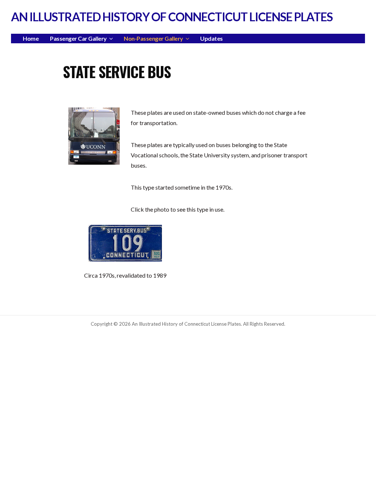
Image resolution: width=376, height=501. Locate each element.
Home (31, 38)
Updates (211, 38)
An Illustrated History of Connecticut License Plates (172, 17)
